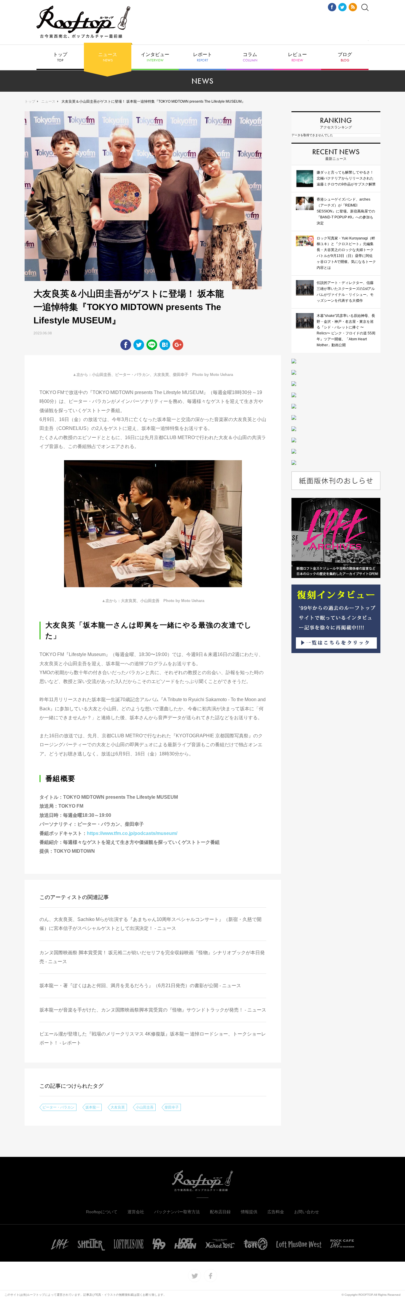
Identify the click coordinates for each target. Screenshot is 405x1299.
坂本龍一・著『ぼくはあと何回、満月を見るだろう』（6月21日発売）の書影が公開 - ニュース (140, 985)
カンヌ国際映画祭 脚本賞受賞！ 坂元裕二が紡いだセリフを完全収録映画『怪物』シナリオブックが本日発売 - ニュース (152, 957)
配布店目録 (220, 1211)
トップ (60, 57)
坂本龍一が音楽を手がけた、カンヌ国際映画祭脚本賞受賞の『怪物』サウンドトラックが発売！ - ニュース (152, 1009)
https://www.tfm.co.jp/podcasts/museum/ (132, 833)
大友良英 (118, 1107)
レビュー (297, 57)
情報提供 (249, 1211)
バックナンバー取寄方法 (177, 1211)
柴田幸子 (172, 1107)
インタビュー (155, 57)
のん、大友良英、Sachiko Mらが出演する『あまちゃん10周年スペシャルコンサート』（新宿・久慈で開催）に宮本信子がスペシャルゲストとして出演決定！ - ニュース (150, 924)
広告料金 (275, 1211)
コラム (250, 57)
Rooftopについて (101, 1211)
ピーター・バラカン (58, 1107)
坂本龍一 (92, 1107)
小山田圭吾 (145, 1107)
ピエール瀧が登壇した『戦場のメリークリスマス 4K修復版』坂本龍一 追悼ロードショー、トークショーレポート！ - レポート (152, 1038)
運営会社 (135, 1211)
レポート (202, 57)
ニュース (107, 57)
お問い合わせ (306, 1211)
